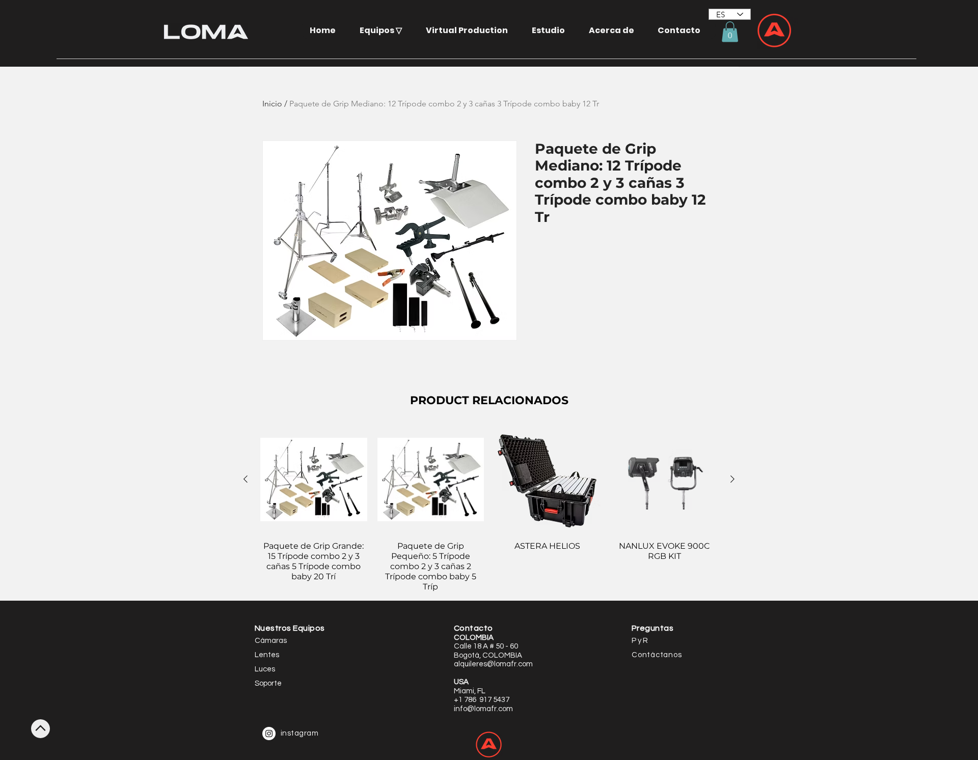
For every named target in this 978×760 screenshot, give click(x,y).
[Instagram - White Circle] (269, 733)
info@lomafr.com (483, 709)
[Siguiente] (732, 479)
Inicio (272, 103)
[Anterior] (245, 479)
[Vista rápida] (313, 479)
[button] (384, 30)
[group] (489, 509)
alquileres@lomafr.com (493, 664)
